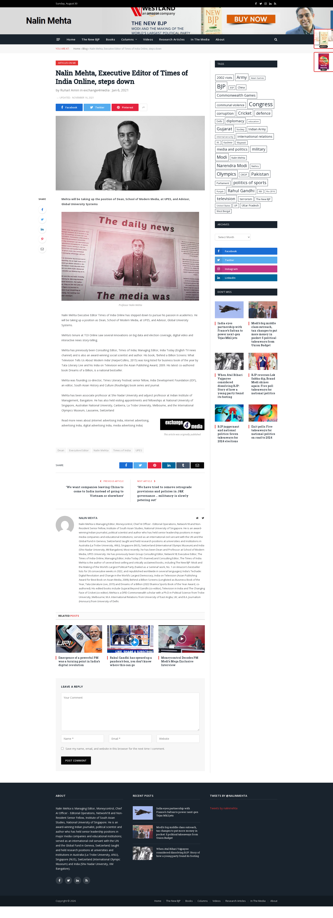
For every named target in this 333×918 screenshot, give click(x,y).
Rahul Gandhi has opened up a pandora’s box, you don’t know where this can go (131, 661)
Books (110, 39)
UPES (139, 450)
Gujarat (224, 129)
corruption (225, 113)
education (253, 121)
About (220, 39)
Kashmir (228, 142)
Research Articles (172, 39)
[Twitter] (42, 219)
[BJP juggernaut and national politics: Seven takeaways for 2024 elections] (229, 413)
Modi (222, 157)
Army (242, 77)
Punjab (220, 191)
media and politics (232, 149)
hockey (240, 129)
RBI (260, 191)
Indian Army (257, 129)
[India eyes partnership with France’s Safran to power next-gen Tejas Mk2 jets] (229, 309)
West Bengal (223, 211)
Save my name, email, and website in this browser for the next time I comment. (115, 748)
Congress (261, 104)
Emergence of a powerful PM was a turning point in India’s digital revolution (79, 661)
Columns (127, 39)
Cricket (245, 113)
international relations (254, 136)
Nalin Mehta (101, 450)
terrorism (246, 199)
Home (71, 39)
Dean (61, 450)
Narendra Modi (232, 165)
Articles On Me (67, 63)
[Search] (275, 39)
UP (235, 205)
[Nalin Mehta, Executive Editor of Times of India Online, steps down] (130, 153)
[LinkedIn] (42, 229)
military (258, 149)
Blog (84, 48)
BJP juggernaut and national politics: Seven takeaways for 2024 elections (228, 434)
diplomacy (235, 120)
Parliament (223, 183)
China (241, 87)
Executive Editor (79, 450)
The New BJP (91, 39)
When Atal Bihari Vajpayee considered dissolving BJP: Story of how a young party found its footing (231, 386)
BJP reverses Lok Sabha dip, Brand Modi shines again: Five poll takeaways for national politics (263, 384)
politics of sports (249, 182)
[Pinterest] (42, 239)
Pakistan (260, 174)
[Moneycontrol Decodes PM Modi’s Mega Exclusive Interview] (181, 639)
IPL (218, 142)
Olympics (226, 174)
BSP (232, 87)
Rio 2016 (270, 191)
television (226, 198)
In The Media (200, 39)
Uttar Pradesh (250, 205)
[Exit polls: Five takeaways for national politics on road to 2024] (263, 413)
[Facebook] (42, 209)
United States (223, 205)
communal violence (230, 105)
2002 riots (224, 77)
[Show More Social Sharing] (143, 107)
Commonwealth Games (236, 95)
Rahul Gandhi (241, 190)
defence (263, 113)
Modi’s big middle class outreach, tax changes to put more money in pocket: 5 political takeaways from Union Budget (264, 334)
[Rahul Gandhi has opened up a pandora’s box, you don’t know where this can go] (130, 639)
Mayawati (241, 142)
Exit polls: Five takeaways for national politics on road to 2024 (263, 432)
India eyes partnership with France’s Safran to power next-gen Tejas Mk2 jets (230, 330)
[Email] (42, 249)
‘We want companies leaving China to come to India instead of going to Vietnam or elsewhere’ (95, 491)
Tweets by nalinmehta (223, 808)
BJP (221, 86)
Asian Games (257, 78)
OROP (243, 174)
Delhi (219, 121)
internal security (225, 137)
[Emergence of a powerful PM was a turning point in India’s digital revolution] (79, 639)
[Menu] (58, 39)
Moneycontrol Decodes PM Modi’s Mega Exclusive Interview (179, 661)
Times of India (122, 450)
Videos (148, 39)
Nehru (255, 166)
